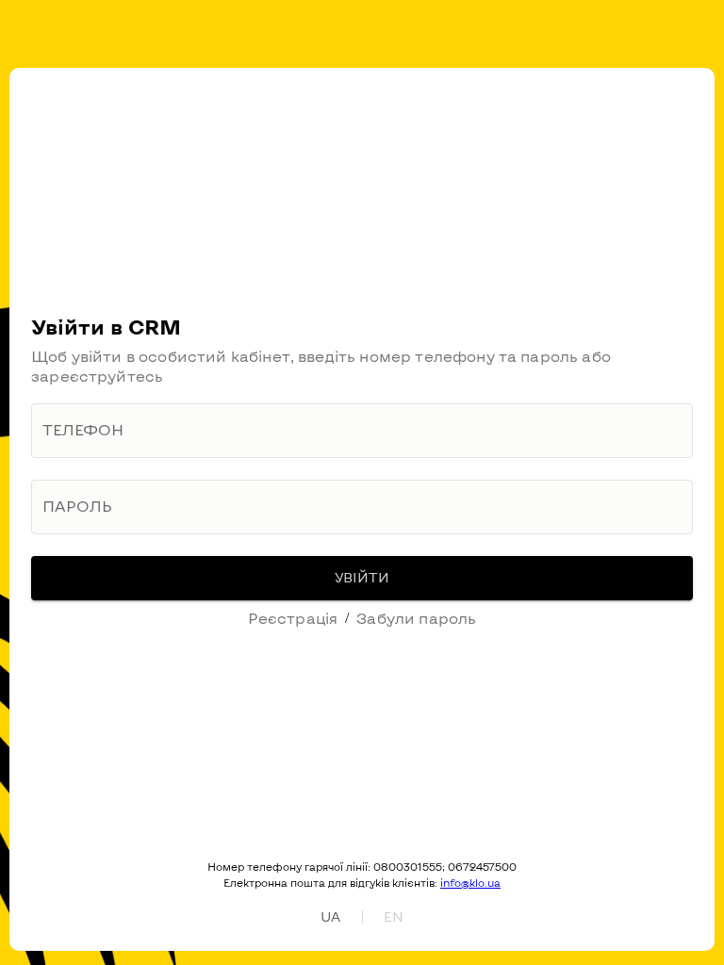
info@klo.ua (470, 882)
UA (330, 916)
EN (393, 916)
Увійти (362, 577)
